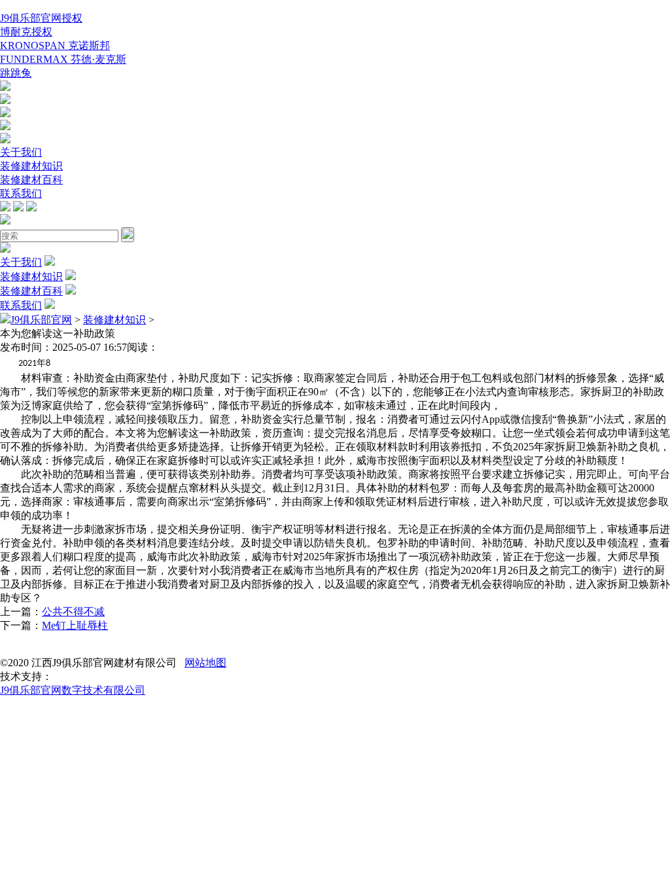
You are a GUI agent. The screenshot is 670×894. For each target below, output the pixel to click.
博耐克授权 (26, 31)
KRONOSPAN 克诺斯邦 (55, 45)
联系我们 (21, 193)
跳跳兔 (15, 73)
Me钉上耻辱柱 (75, 625)
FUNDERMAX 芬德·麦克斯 (63, 59)
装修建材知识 (31, 165)
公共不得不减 (73, 611)
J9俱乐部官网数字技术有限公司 (72, 690)
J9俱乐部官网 (41, 319)
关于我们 (21, 152)
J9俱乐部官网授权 (41, 18)
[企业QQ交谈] (5, 87)
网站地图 (205, 662)
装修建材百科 (31, 179)
